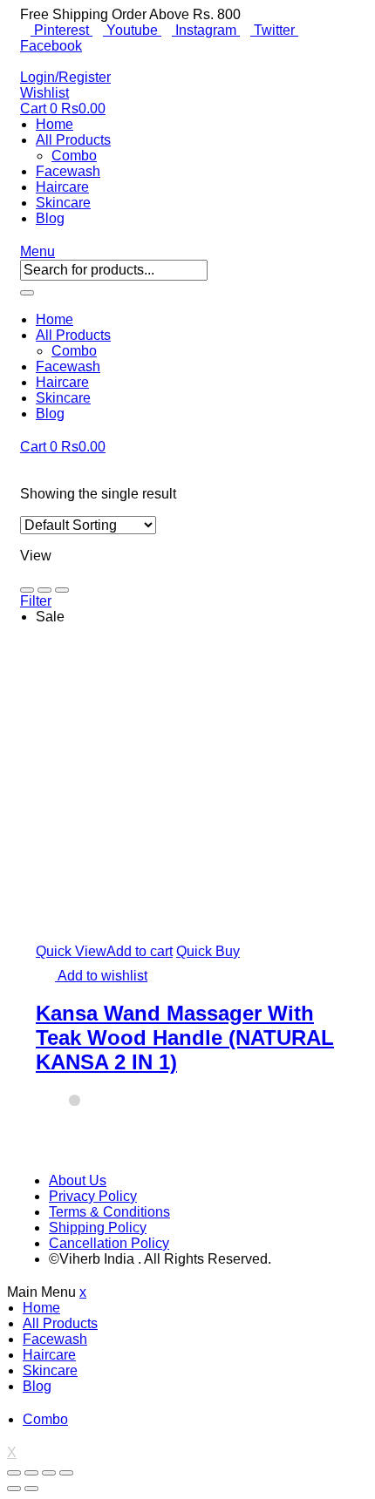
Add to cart (139, 951)
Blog (50, 218)
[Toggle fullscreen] (49, 1472)
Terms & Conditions (109, 1211)
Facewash (68, 171)
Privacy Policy (93, 1196)
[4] (62, 590)
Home (54, 124)
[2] (27, 590)
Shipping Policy (98, 1227)
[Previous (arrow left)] (14, 1488)
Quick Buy (208, 951)
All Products (73, 139)
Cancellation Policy (109, 1243)
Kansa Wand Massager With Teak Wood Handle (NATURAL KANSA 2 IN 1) (185, 1037)
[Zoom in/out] (66, 1472)
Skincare (63, 202)
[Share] (31, 1472)
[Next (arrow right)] (31, 1488)
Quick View (71, 951)
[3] (44, 590)
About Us (77, 1180)
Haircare (62, 187)
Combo (74, 155)
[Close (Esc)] (14, 1472)
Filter (35, 600)
